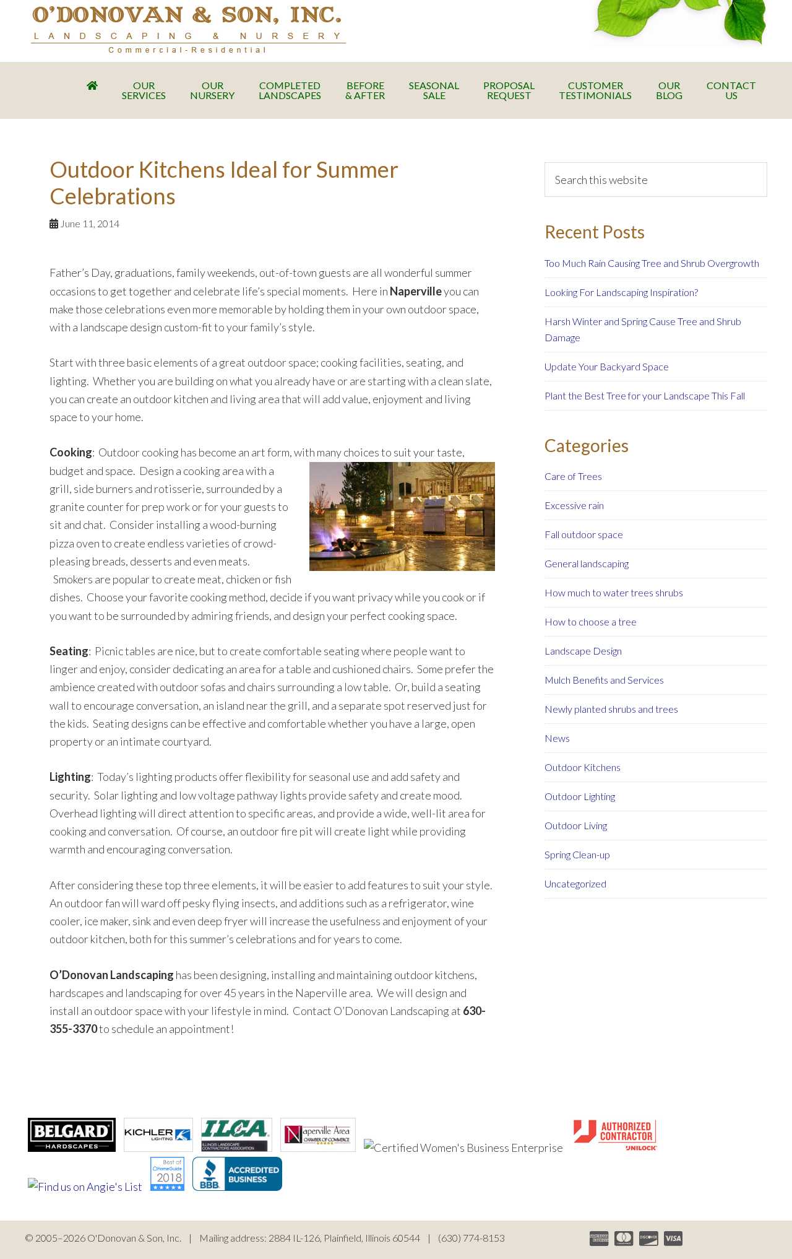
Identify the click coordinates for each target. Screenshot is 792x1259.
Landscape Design (583, 650)
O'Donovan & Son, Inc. (188, 29)
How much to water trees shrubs (613, 592)
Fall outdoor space (583, 534)
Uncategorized (575, 883)
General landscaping (586, 563)
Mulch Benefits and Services (604, 680)
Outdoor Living (575, 825)
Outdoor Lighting (579, 796)
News (557, 738)
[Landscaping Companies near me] (167, 1186)
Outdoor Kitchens (582, 767)
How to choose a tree (590, 621)
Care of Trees (573, 476)
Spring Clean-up (577, 854)
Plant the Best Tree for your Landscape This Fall (644, 395)
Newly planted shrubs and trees (611, 709)
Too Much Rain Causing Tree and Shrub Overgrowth (651, 263)
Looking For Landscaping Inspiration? (621, 292)
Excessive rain (574, 505)
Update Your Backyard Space (606, 366)
